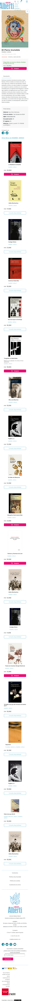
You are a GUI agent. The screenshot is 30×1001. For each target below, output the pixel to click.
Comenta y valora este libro (14, 56)
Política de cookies (15, 880)
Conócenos (15, 873)
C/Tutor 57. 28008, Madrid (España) (15, 932)
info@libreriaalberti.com (15, 939)
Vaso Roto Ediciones (13, 112)
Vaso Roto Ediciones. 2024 (9, 54)
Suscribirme (8, 959)
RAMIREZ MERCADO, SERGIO (11, 816)
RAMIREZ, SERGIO (12, 167)
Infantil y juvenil (13, 123)
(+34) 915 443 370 (15, 935)
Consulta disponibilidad (15, 213)
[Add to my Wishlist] (27, 11)
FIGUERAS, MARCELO (10, 747)
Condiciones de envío (15, 884)
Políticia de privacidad (15, 877)
